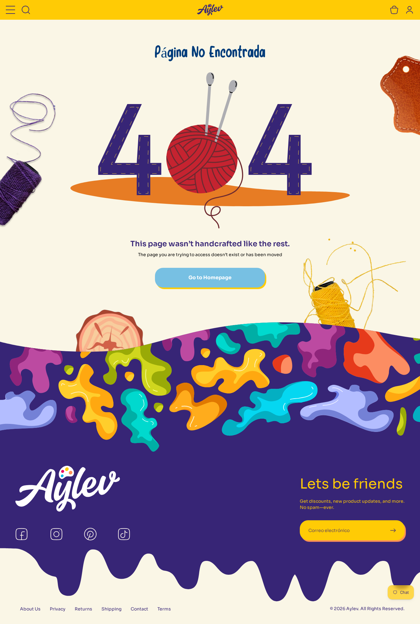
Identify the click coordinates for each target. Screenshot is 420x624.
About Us (30, 609)
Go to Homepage (210, 277)
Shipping (111, 609)
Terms (164, 609)
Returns (83, 609)
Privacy (57, 609)
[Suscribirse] (393, 530)
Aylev (352, 608)
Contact (139, 609)
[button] (10, 10)
